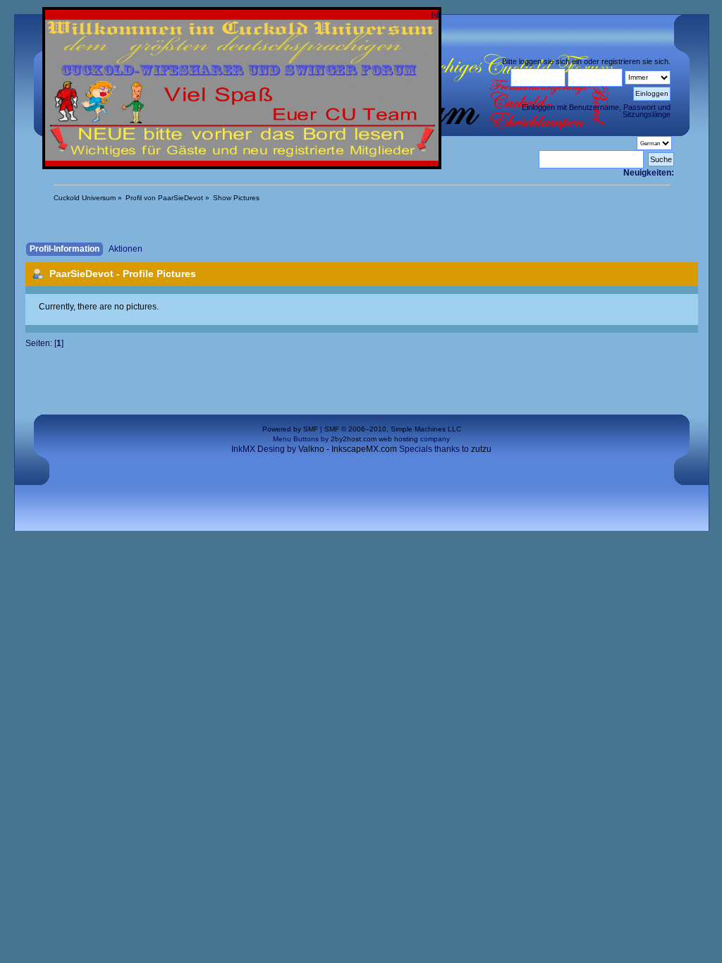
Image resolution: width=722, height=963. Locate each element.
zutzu (481, 448)
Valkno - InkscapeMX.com (347, 448)
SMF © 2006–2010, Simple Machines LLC (392, 429)
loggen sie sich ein (550, 61)
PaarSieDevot (81, 273)
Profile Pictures (159, 273)
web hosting (398, 439)
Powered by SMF (290, 429)
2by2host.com (354, 439)
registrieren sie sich (634, 61)
